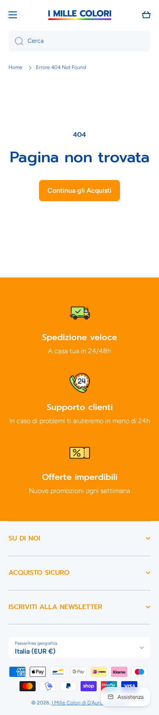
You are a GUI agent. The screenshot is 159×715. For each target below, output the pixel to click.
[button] (146, 15)
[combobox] (79, 41)
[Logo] (80, 15)
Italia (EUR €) (35, 651)
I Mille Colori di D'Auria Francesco (90, 703)
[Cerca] (15, 41)
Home (15, 67)
